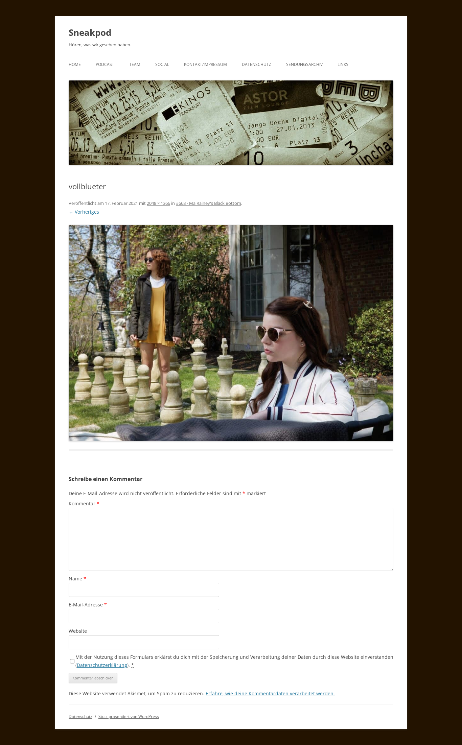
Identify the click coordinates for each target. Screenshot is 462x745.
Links (343, 64)
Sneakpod (90, 32)
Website (78, 631)
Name (77, 578)
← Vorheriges (84, 212)
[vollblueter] (231, 333)
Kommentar (84, 503)
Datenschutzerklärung (102, 665)
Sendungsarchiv (304, 64)
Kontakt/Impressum (205, 64)
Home (75, 64)
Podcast (105, 64)
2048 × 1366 (158, 203)
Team (134, 64)
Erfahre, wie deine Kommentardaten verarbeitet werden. (270, 693)
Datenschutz (256, 64)
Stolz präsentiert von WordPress (128, 716)
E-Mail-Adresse (88, 604)
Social (162, 64)
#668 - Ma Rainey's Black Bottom (208, 203)
